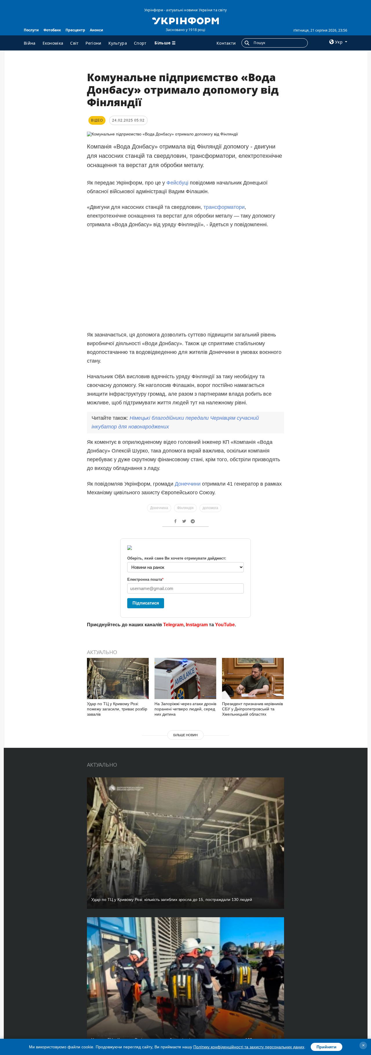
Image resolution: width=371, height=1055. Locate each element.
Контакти (226, 43)
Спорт (140, 43)
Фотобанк (52, 30)
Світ (74, 43)
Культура (117, 43)
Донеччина (159, 508)
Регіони (93, 43)
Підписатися (145, 602)
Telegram (173, 624)
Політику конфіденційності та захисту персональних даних (248, 1047)
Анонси (96, 30)
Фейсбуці (178, 183)
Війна (30, 43)
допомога (210, 508)
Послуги (31, 30)
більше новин (185, 735)
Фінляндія (185, 508)
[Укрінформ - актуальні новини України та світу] (185, 20)
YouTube (225, 624)
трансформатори (224, 207)
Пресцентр (75, 30)
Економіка (53, 43)
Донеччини (188, 484)
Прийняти (327, 1047)
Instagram (197, 624)
